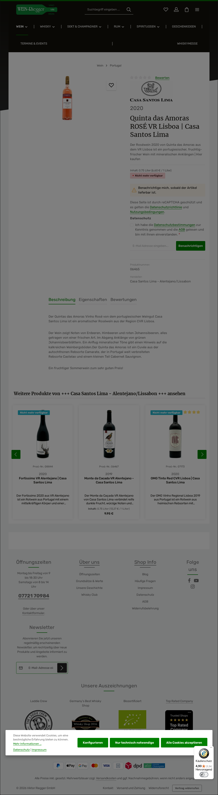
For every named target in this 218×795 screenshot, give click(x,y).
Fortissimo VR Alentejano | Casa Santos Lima (42, 480)
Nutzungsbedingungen (147, 212)
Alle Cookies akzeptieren (184, 742)
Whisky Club (89, 595)
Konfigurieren (93, 742)
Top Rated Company (179, 701)
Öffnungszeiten (89, 574)
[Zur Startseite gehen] (36, 9)
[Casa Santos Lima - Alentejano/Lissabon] (151, 91)
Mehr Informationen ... (27, 743)
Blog (145, 574)
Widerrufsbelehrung (145, 608)
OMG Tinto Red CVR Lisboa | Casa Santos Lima (175, 480)
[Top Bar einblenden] (197, 9)
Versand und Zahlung (131, 788)
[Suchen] (128, 9)
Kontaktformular (33, 613)
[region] (67, 99)
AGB (182, 229)
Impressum (145, 588)
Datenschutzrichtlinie (166, 207)
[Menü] (211, 748)
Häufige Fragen (145, 581)
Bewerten (162, 78)
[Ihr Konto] (176, 9)
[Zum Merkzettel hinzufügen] (111, 85)
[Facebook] (189, 582)
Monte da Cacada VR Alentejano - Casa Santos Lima (109, 480)
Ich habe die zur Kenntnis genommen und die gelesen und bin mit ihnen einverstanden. (169, 229)
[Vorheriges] (15, 454)
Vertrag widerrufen (187, 788)
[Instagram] (192, 588)
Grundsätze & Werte (89, 581)
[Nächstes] (202, 454)
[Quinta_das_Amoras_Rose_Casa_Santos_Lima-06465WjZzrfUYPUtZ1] (67, 99)
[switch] (204, 774)
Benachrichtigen (190, 246)
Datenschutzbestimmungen (174, 225)
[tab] (62, 300)
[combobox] (105, 9)
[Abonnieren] (62, 668)
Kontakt (108, 788)
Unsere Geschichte (89, 588)
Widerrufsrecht (159, 788)
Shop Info (145, 562)
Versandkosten (106, 778)
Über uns (89, 562)
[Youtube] (196, 582)
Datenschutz (145, 595)
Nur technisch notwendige (134, 742)
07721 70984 (33, 596)
